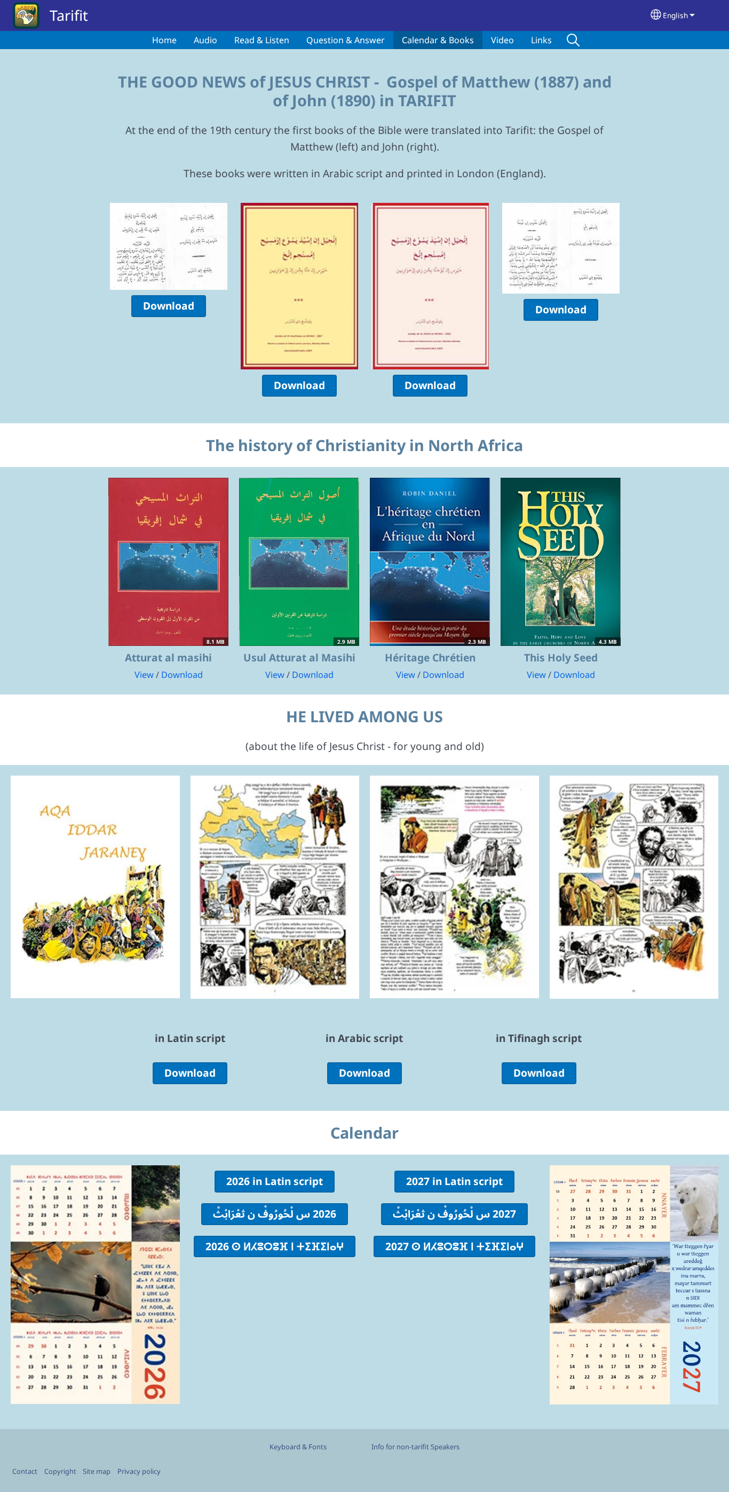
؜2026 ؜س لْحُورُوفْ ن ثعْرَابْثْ (274, 1213)
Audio (205, 40)
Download (168, 305)
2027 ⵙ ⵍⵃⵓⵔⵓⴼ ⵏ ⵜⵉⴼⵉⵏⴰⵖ (454, 1246)
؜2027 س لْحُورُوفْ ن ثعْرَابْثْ (454, 1213)
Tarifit (69, 15)
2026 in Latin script (274, 1181)
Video (502, 40)
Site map (96, 1471)
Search (573, 40)
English (675, 15)
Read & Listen (261, 40)
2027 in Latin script (454, 1181)
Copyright (60, 1471)
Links (541, 40)
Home (164, 40)
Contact (24, 1471)
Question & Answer (345, 40)
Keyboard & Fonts (298, 1446)
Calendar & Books (438, 40)
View (144, 675)
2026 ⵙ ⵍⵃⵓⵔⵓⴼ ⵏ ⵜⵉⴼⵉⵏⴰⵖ (274, 1246)
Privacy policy (139, 1471)
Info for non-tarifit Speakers (415, 1446)
